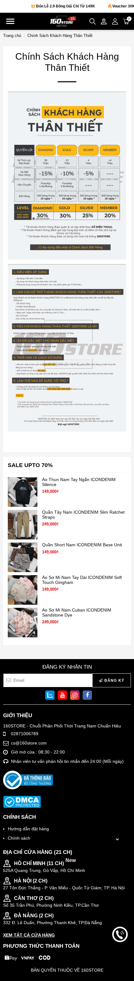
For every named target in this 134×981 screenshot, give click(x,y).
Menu (10, 21)
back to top (120, 955)
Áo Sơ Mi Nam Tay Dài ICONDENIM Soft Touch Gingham (82, 579)
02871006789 (24, 733)
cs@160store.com (29, 742)
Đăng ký (113, 680)
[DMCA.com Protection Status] (22, 802)
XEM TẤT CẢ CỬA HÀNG (29, 935)
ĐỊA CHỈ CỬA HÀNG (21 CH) (37, 852)
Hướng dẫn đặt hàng (28, 828)
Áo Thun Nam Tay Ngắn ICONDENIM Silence (79, 482)
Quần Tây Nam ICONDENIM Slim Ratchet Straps (83, 514)
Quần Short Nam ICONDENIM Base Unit (82, 545)
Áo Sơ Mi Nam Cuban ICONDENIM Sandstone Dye (76, 612)
